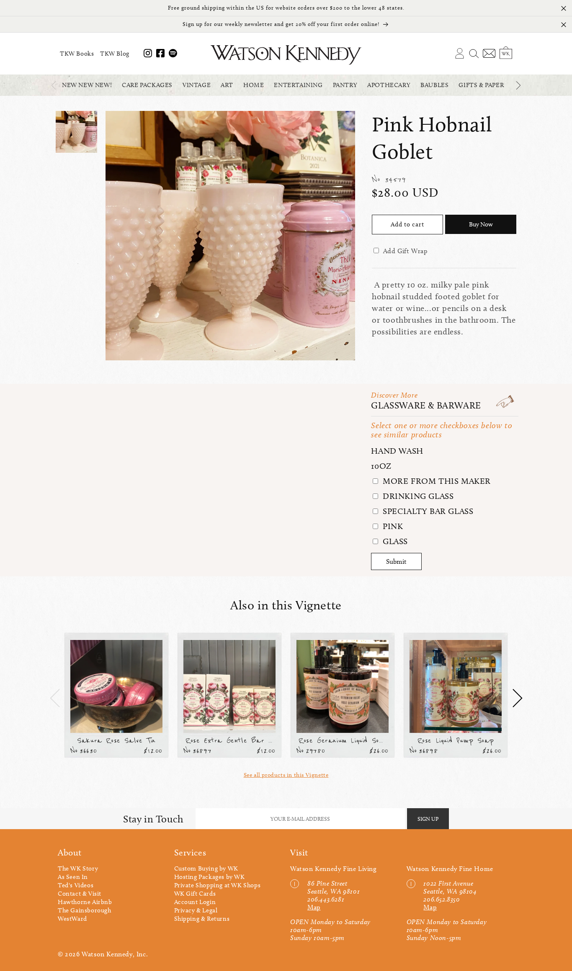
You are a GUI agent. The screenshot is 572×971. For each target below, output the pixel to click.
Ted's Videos (75, 885)
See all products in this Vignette (286, 774)
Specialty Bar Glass (426, 511)
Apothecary (388, 85)
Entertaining (298, 85)
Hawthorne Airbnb (85, 902)
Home (253, 85)
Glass (394, 541)
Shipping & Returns (202, 918)
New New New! (87, 85)
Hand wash (397, 451)
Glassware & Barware (426, 405)
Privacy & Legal (196, 910)
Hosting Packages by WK (209, 877)
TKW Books (77, 53)
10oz (381, 466)
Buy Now (481, 224)
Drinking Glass (416, 496)
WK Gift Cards (195, 893)
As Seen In (73, 877)
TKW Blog (114, 53)
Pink (391, 526)
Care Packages (147, 85)
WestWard (72, 918)
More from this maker (435, 481)
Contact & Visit (79, 893)
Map (314, 907)
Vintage (197, 85)
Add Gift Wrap (405, 251)
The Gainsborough (84, 910)
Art (227, 85)
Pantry (345, 85)
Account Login (195, 902)
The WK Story (78, 868)
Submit (396, 561)
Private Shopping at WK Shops (217, 885)
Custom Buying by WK (206, 868)
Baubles (434, 85)
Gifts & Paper (481, 85)
